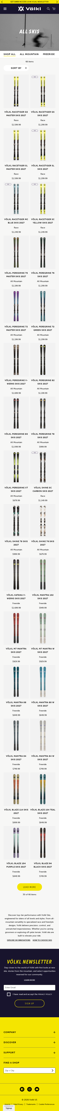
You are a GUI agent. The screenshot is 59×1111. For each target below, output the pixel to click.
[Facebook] (22, 1089)
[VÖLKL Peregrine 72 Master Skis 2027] (16, 307)
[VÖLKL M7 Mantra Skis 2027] (16, 629)
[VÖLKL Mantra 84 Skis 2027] (16, 736)
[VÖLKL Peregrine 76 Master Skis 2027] (16, 253)
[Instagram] (29, 1089)
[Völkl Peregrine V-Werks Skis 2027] (16, 361)
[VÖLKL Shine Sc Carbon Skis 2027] (42, 468)
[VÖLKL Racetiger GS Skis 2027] (42, 92)
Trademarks (31, 1104)
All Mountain (29, 54)
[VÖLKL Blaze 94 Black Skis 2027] (42, 844)
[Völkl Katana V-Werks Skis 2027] (16, 575)
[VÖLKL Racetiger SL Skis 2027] (42, 146)
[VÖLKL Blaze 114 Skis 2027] (16, 790)
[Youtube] (37, 1089)
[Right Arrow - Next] (57, 2)
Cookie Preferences (46, 1104)
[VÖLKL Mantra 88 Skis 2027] (16, 683)
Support (9, 1052)
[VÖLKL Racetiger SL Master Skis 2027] (16, 146)
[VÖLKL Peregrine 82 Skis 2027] (42, 361)
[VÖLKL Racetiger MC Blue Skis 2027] (16, 200)
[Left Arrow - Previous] (2, 2)
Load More (29, 887)
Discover (10, 1042)
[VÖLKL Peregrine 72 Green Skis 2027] (42, 307)
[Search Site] (48, 8)
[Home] (29, 8)
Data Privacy (18, 1104)
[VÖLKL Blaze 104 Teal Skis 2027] (42, 790)
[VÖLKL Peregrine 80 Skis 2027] (16, 414)
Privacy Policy (45, 994)
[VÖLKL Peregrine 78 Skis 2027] (42, 414)
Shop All (10, 54)
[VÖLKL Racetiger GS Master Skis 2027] (16, 92)
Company (10, 1032)
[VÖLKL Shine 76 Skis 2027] (42, 522)
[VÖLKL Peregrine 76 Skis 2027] (42, 253)
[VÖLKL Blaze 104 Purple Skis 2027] (16, 844)
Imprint (7, 1104)
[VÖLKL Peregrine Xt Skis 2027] (16, 468)
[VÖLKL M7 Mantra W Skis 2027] (42, 629)
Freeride (49, 54)
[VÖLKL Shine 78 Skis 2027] (16, 522)
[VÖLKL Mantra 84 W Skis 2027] (42, 736)
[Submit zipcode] (52, 1070)
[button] (5, 9)
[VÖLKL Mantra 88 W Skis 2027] (42, 683)
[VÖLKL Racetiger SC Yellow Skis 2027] (42, 200)
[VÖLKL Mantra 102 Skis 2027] (42, 575)
